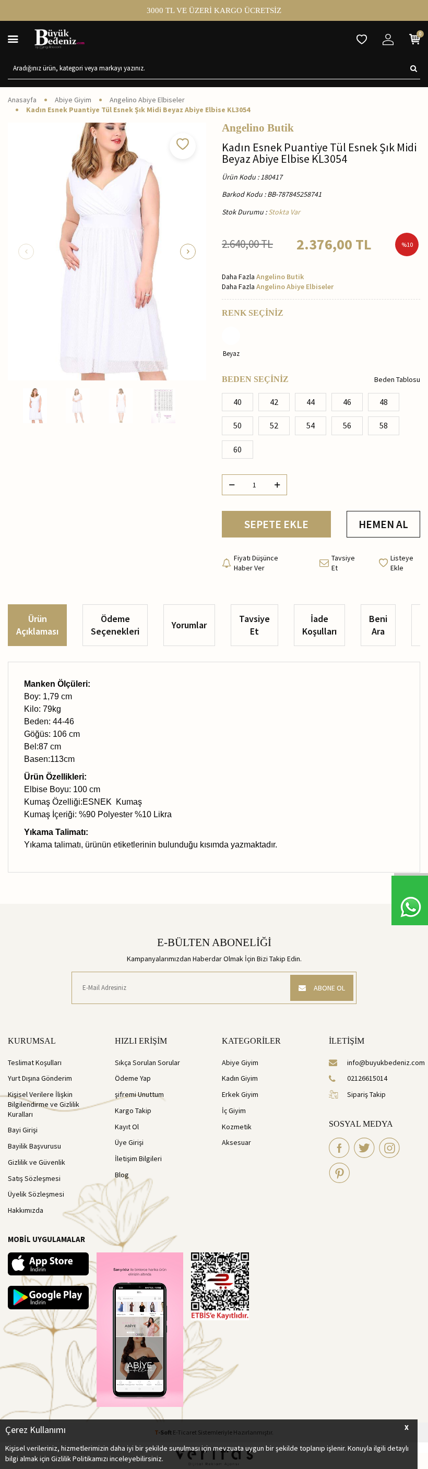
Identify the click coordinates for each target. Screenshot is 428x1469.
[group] (107, 251)
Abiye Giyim (73, 99)
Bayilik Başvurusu (34, 1146)
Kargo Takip (133, 1110)
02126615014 (367, 1078)
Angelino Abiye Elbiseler (147, 99)
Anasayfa (22, 99)
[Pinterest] (339, 1172)
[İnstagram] (389, 1147)
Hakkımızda (25, 1210)
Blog (122, 1174)
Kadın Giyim (240, 1078)
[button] (26, 251)
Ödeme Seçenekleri (115, 625)
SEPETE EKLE (276, 524)
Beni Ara (378, 625)
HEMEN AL (383, 524)
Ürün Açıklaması (37, 625)
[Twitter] (364, 1147)
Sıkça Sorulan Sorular (147, 1062)
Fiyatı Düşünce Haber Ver (256, 562)
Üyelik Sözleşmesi (36, 1194)
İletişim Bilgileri (138, 1158)
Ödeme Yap (133, 1078)
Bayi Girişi (23, 1129)
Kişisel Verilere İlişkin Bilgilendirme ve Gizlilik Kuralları (43, 1104)
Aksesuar (236, 1142)
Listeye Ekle (401, 562)
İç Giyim (234, 1110)
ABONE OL (329, 988)
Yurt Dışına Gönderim (40, 1078)
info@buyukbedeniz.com (383, 1062)
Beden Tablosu (397, 379)
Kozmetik (237, 1126)
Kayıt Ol (127, 1126)
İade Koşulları (319, 625)
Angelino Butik (258, 128)
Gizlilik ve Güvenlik (36, 1162)
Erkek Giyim (240, 1094)
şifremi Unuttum (139, 1094)
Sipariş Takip (366, 1094)
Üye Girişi (129, 1142)
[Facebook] (339, 1147)
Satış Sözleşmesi (34, 1178)
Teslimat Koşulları (35, 1062)
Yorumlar (189, 625)
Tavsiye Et (343, 562)
